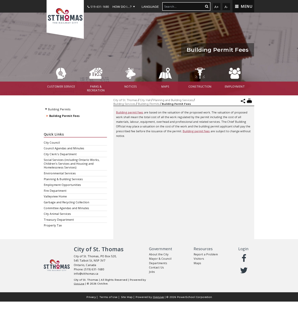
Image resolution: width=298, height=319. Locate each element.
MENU (246, 6)
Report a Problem (206, 254)
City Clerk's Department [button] (60, 154)
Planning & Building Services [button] (63, 179)
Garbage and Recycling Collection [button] (66, 202)
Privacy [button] (91, 297)
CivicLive (79, 283)
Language (150, 6)
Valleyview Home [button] (55, 196)
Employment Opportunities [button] (62, 185)
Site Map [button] (127, 297)
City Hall (145, 100)
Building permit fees (129, 112)
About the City (159, 254)
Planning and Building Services (173, 100)
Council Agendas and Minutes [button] (64, 148)
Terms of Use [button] (108, 297)
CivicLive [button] (158, 297)
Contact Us (156, 267)
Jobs (152, 272)
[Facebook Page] (244, 258)
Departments (158, 263)
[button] (65, 16)
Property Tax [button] (53, 225)
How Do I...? (122, 6)
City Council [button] (52, 142)
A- (226, 6)
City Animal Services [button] (57, 214)
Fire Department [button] (55, 191)
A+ (216, 6)
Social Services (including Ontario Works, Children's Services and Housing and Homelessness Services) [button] (72, 163)
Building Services (124, 104)
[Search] (206, 6)
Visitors (199, 259)
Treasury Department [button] (59, 220)
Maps (197, 263)
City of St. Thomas (125, 100)
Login (243, 248)
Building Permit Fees (64, 116)
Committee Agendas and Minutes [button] (66, 208)
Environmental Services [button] (60, 173)
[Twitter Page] (244, 270)
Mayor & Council (160, 259)
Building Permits (149, 104)
